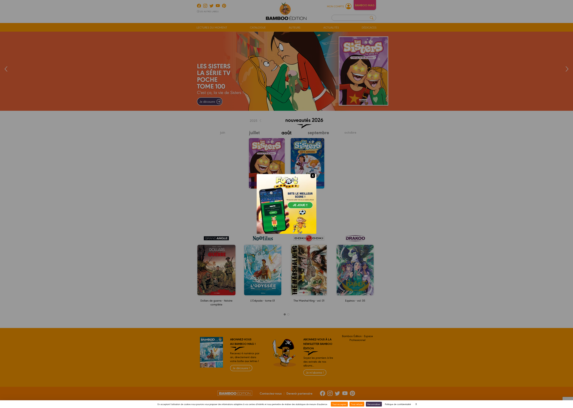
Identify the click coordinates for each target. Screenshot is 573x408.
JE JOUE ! (286, 207)
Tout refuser (357, 404)
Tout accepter (339, 404)
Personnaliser (373, 404)
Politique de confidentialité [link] (398, 404)
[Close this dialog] (313, 175)
